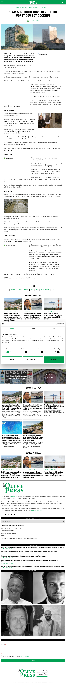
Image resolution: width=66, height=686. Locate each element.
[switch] (25, 352)
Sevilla (53, 289)
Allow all (53, 359)
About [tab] (54, 328)
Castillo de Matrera (23, 289)
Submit (33, 661)
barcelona (13, 289)
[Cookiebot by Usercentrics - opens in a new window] (57, 324)
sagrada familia (45, 289)
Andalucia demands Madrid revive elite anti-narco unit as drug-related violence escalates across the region (32, 316)
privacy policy (25, 656)
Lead (30, 7)
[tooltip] (2, 514)
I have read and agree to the (16, 656)
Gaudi (37, 289)
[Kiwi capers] (49, 376)
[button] (63, 521)
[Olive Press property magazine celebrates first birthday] (16, 376)
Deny (12, 359)
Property (35, 7)
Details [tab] (33, 328)
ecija (32, 289)
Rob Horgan (35, 20)
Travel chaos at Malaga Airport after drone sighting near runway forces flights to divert (53, 316)
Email (3, 645)
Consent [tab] (11, 328)
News (20, 278)
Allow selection (33, 359)
